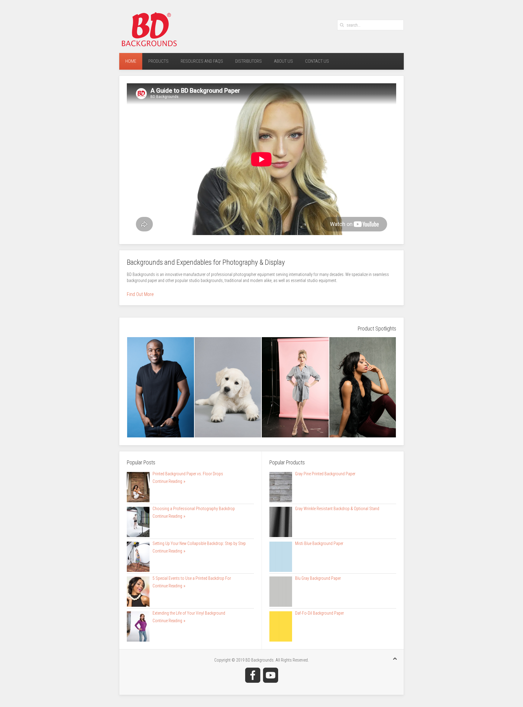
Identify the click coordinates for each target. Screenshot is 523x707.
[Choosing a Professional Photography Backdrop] (138, 521)
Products (158, 61)
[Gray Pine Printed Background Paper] (280, 486)
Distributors (248, 61)
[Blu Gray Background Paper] (280, 591)
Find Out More (140, 294)
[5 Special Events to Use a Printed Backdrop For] (138, 591)
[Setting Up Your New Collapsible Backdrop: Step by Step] (138, 556)
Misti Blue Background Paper (319, 543)
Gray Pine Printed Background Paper (325, 473)
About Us (283, 61)
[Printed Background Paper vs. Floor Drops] (138, 486)
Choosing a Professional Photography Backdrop (194, 508)
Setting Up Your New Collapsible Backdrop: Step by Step (199, 543)
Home (130, 61)
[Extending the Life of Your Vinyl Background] (138, 625)
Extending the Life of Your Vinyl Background (189, 613)
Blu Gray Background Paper (318, 578)
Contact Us (317, 61)
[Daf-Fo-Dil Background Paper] (280, 625)
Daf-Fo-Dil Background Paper (319, 613)
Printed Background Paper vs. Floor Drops (188, 473)
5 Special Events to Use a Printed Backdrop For (192, 578)
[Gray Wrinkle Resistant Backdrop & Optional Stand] (280, 521)
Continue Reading (167, 481)
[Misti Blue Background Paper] (280, 556)
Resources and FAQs (202, 61)
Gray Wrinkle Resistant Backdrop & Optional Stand (337, 508)
